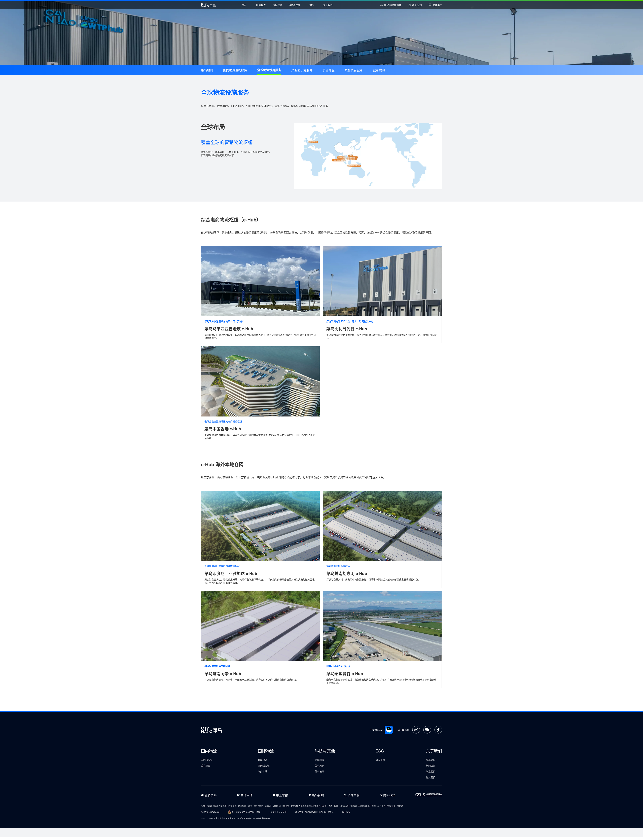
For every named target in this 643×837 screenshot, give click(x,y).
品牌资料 (210, 795)
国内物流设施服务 (235, 70)
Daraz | (294, 805)
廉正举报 (282, 795)
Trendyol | (285, 805)
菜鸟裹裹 (205, 765)
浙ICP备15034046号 (210, 812)
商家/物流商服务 (392, 5)
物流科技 (319, 759)
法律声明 (353, 795)
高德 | (324, 805)
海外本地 (262, 771)
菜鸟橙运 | (372, 805)
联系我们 (430, 771)
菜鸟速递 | (344, 805)
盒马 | (250, 805)
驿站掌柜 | (391, 805)
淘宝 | (203, 805)
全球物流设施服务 (269, 70)
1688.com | (259, 805)
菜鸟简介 (430, 759)
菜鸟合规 (318, 795)
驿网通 (400, 805)
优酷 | (336, 805)
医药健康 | (362, 805)
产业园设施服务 (301, 70)
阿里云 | (353, 805)
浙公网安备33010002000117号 (246, 812)
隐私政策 (389, 795)
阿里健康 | (242, 805)
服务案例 (379, 70)
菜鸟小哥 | (381, 805)
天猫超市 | (223, 805)
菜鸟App (319, 765)
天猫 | (209, 805)
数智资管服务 (354, 70)
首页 (244, 5)
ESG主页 (380, 759)
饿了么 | (318, 805)
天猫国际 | (232, 805)
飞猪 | (330, 805)
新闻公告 (430, 765)
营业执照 (346, 812)
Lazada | (277, 805)
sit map (3, 826)
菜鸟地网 (207, 70)
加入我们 (430, 777)
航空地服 (329, 70)
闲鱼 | (215, 805)
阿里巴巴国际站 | (306, 805)
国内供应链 (207, 759)
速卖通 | (268, 805)
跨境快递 (262, 759)
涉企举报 (272, 812)
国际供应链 (264, 765)
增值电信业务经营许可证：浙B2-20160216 (314, 812)
